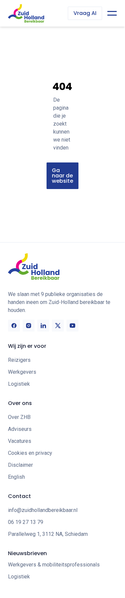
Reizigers (19, 360)
